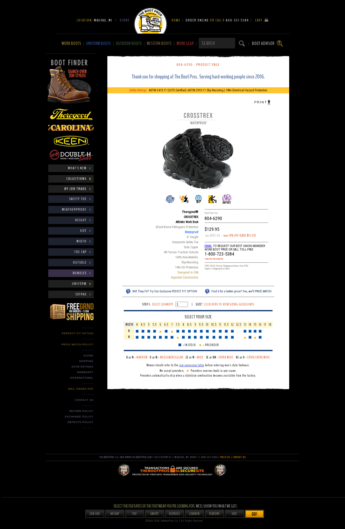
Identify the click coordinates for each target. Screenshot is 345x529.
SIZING (88, 355)
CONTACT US (84, 400)
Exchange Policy (79, 416)
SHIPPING (86, 361)
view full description (214, 259)
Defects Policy (80, 422)
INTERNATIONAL (81, 377)
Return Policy (81, 411)
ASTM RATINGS (82, 366)
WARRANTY (85, 372)
